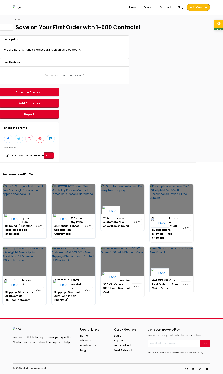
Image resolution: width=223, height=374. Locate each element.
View (39, 225)
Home (133, 7)
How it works (88, 345)
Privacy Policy (196, 352)
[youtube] (207, 368)
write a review (72, 75)
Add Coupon (198, 7)
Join (205, 343)
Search (148, 7)
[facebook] (186, 368)
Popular (119, 340)
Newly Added (122, 345)
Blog (180, 7)
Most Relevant (123, 350)
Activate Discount (29, 92)
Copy (49, 155)
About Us (86, 340)
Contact (165, 7)
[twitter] (193, 368)
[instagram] (200, 368)
